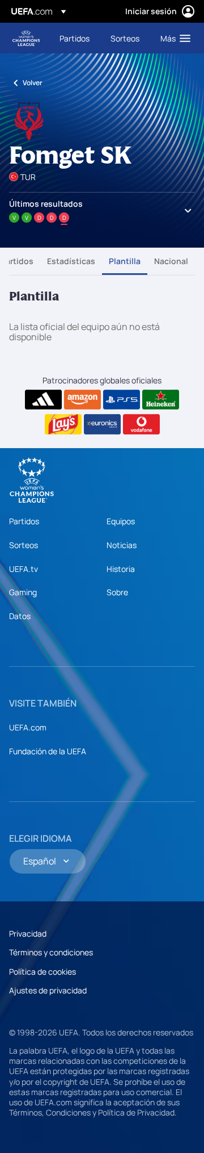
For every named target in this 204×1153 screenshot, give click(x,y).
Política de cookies (42, 971)
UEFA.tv (23, 568)
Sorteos (23, 545)
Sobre (117, 592)
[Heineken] (160, 400)
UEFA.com (27, 727)
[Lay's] (63, 424)
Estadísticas (71, 261)
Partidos (17, 261)
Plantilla (125, 261)
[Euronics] (102, 424)
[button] (173, 38)
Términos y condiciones (51, 952)
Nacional (171, 261)
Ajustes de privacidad (48, 990)
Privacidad (27, 933)
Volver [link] (32, 82)
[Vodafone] (141, 424)
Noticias (122, 545)
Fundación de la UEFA (47, 751)
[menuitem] (75, 38)
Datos (20, 616)
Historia (121, 568)
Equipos (121, 521)
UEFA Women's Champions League (26, 38)
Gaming (23, 592)
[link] (74, 38)
